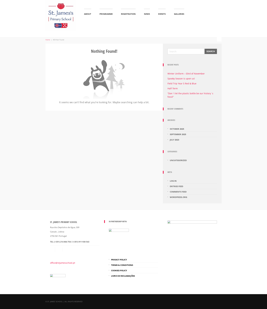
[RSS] (59, 249)
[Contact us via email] (52, 249)
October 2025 (177, 128)
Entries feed (176, 186)
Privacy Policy (119, 259)
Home (47, 40)
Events (162, 14)
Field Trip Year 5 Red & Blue (181, 83)
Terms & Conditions (122, 265)
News (147, 14)
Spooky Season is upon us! (181, 78)
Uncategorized (178, 160)
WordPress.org (178, 197)
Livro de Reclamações (123, 275)
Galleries (179, 14)
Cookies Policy (119, 270)
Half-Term (172, 88)
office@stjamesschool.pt (62, 262)
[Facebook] (66, 249)
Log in (173, 180)
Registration (128, 14)
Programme (106, 14)
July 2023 (174, 139)
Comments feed (178, 191)
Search (210, 51)
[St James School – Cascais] (60, 15)
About (87, 14)
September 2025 (178, 134)
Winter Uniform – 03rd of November (186, 73)
